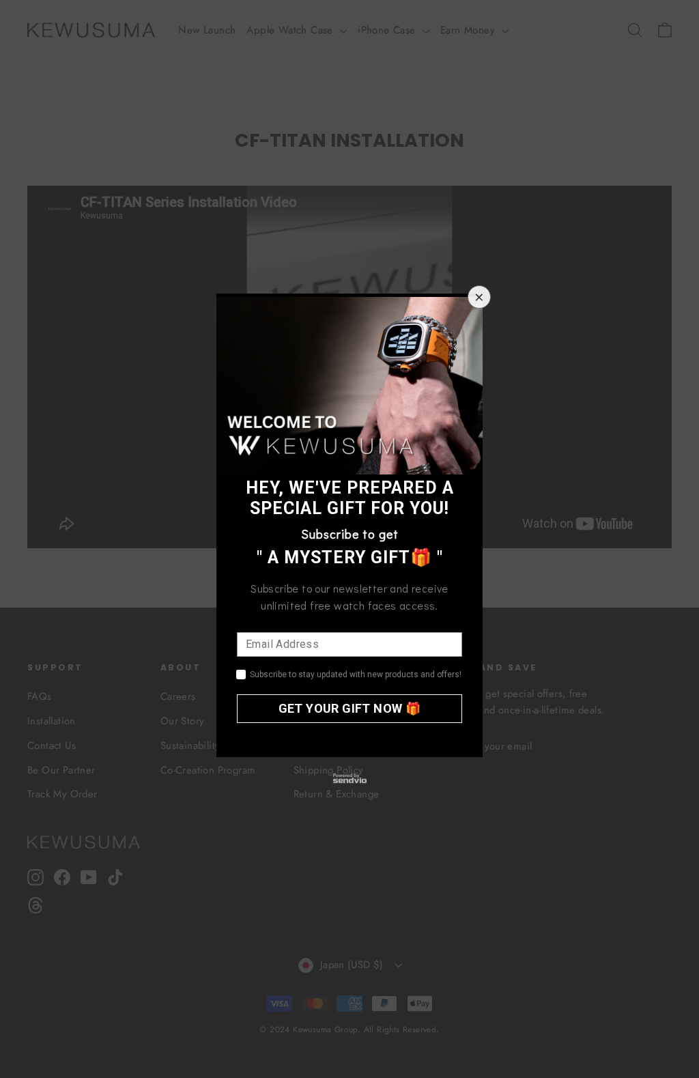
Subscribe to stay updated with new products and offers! (355, 674)
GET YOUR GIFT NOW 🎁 (350, 708)
